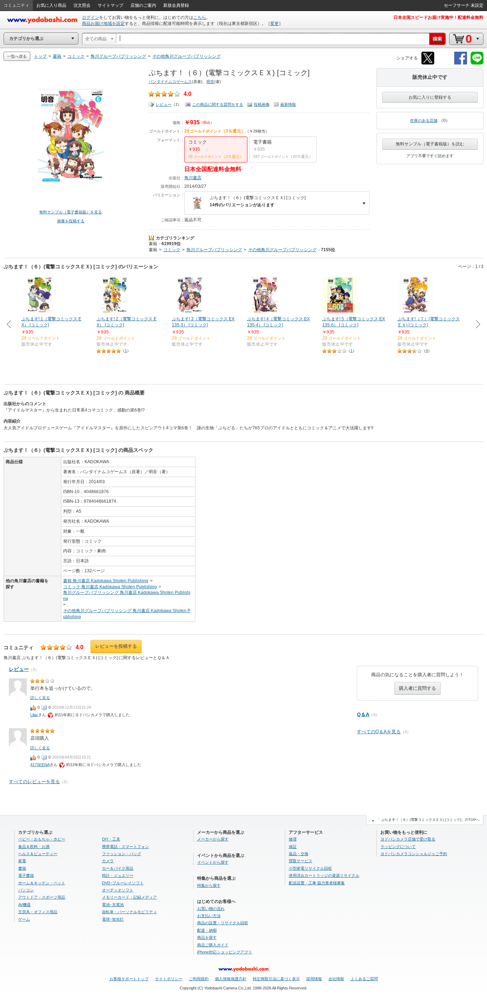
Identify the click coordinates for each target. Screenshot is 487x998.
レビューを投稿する (116, 646)
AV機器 (24, 905)
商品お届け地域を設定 (103, 23)
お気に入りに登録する (430, 97)
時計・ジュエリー (117, 875)
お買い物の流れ (211, 908)
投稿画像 (262, 104)
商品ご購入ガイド (213, 945)
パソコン (26, 890)
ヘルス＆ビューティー (37, 854)
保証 (293, 846)
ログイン (90, 17)
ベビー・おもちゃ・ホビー (41, 839)
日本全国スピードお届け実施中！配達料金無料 (438, 17)
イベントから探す (213, 862)
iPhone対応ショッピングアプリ (224, 952)
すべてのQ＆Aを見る (379, 731)
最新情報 (288, 104)
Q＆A (363, 714)
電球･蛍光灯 (113, 919)
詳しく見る (40, 698)
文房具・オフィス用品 (37, 912)
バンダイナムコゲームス (170, 81)
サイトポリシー (169, 979)
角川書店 (192, 177)
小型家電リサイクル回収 (310, 868)
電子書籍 (26, 875)
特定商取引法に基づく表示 (276, 979)
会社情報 (336, 979)
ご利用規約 (199, 979)
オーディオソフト (117, 890)
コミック (171, 249)
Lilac (34, 715)
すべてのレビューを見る (34, 781)
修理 (293, 839)
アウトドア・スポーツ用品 (41, 897)
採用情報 (314, 979)
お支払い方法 (209, 916)
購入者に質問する (417, 688)
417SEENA (40, 764)
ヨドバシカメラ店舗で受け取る (407, 839)
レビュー (163, 104)
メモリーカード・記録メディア (129, 897)
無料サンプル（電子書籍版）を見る (70, 212)
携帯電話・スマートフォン (125, 846)
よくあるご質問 (364, 979)
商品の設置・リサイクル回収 (222, 923)
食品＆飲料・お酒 (34, 846)
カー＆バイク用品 (117, 868)
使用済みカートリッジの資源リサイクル (324, 875)
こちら (199, 17)
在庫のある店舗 (423, 120)
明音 (210, 81)
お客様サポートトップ (129, 979)
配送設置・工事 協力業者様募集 (317, 883)
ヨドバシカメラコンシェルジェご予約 (413, 854)
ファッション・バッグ (121, 854)
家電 (22, 861)
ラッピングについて (398, 846)
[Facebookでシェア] (460, 63)
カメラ (108, 861)
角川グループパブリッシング (214, 249)
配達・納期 (207, 930)
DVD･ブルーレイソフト (123, 883)
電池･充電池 (113, 905)
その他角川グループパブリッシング (282, 249)
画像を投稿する (70, 221)
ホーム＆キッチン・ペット (41, 883)
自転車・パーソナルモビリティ (129, 912)
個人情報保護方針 (230, 979)
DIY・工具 (111, 839)
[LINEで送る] (477, 63)
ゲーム (24, 919)
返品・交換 (298, 854)
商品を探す (207, 937)
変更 (274, 23)
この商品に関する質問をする (217, 104)
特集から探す (209, 885)
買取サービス (300, 861)
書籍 (153, 243)
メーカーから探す (213, 839)
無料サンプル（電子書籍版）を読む (430, 143)
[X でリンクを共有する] (427, 63)
